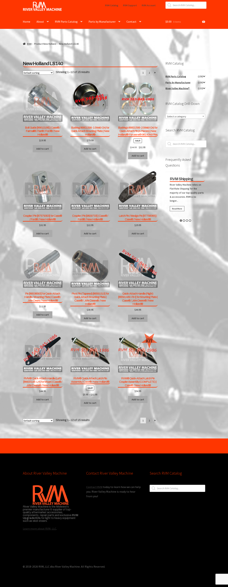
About (40, 21)
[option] (185, 195)
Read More (175, 208)
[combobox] (185, 116)
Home (26, 21)
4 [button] (190, 220)
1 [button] (181, 220)
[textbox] (185, 116)
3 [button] (187, 220)
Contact (131, 21)
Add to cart (90, 402)
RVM (29, 43)
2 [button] (184, 220)
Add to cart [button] (42, 148)
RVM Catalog (111, 5)
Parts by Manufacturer (102, 21)
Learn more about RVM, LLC (39, 528)
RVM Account (149, 5)
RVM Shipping (179, 179)
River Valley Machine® (177, 88)
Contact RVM (94, 487)
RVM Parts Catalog (66, 21)
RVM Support (130, 5)
